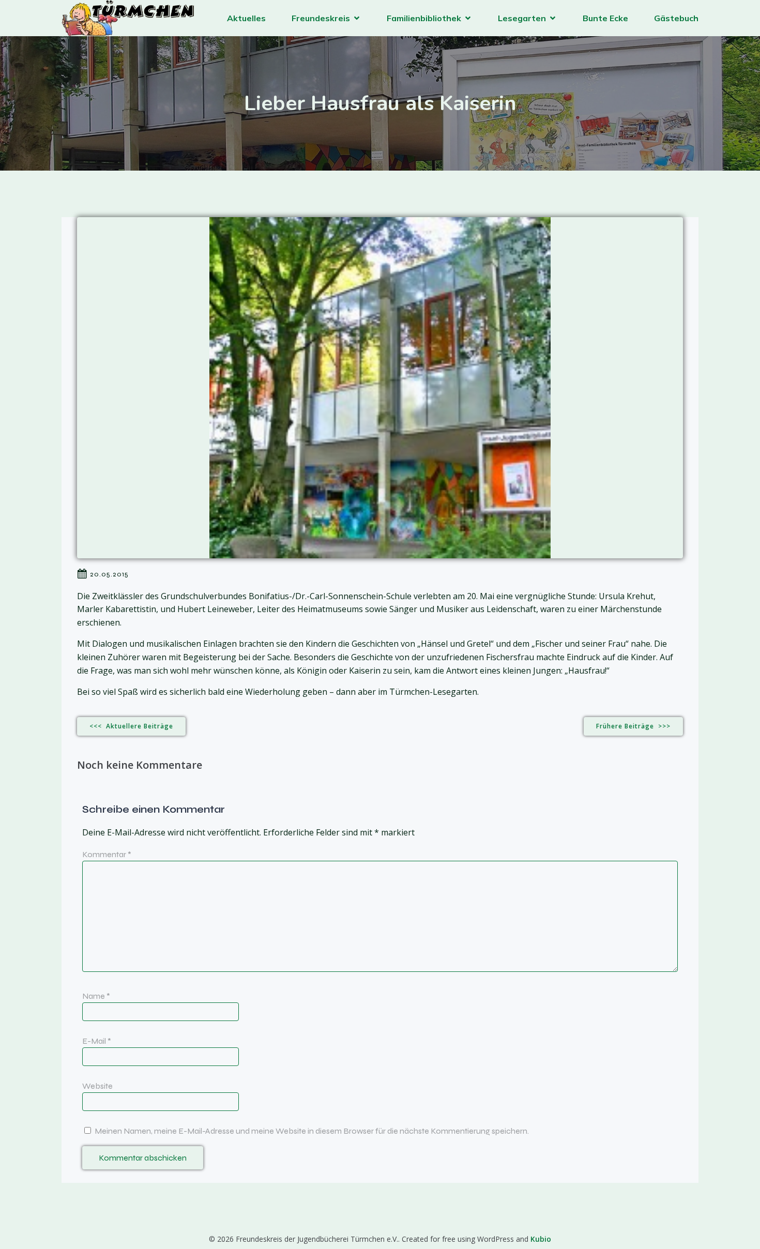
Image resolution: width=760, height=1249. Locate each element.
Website (97, 1086)
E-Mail (96, 1041)
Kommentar (106, 854)
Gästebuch (676, 18)
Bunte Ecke (605, 18)
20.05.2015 (109, 574)
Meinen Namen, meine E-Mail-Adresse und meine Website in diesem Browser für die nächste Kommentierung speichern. (312, 1131)
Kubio (540, 1239)
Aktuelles (246, 18)
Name (96, 996)
